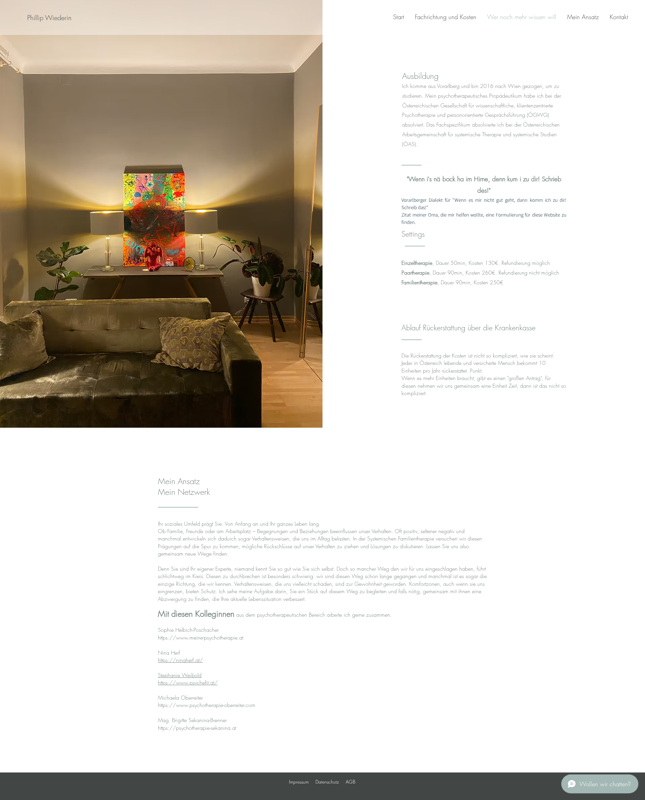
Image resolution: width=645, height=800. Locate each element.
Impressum (299, 782)
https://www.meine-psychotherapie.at (200, 637)
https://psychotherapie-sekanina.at (197, 728)
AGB (350, 782)
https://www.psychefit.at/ (188, 682)
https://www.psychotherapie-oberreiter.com (206, 705)
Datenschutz (327, 782)
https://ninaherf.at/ (180, 660)
